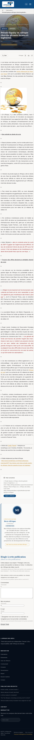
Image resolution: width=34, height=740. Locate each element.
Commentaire (5, 585)
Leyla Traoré (12, 445)
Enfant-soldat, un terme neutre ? (9, 689)
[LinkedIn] (28, 55)
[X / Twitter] (25, 55)
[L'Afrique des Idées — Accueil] (8, 4)
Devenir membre (5, 676)
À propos (3, 667)
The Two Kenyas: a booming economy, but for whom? (15, 698)
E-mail (2, 611)
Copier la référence (10, 495)
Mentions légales (18, 732)
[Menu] (30, 4)
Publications (9, 10)
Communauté (4, 664)
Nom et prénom (5, 603)
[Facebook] (32, 55)
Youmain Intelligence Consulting (23, 734)
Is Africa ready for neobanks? (9, 695)
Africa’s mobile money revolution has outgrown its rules (16, 700)
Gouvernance (4, 670)
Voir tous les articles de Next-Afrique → (17, 544)
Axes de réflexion (5, 660)
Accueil (2, 24)
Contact (3, 680)
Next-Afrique (6, 41)
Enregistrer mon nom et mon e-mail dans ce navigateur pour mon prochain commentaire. (17, 619)
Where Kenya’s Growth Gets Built (10, 692)
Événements (4, 657)
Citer (5, 55)
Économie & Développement (9, 44)
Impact (2, 673)
